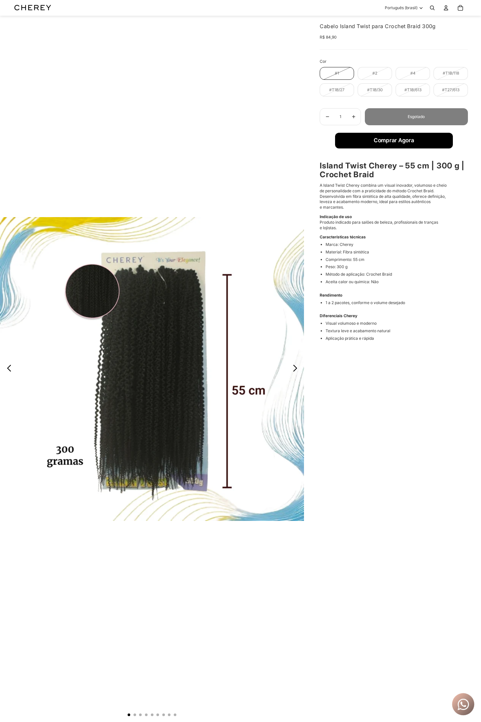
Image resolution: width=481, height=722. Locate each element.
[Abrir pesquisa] (432, 8)
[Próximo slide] (297, 369)
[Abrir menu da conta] (446, 8)
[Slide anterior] (7, 369)
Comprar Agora (394, 140)
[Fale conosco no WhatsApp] (463, 704)
